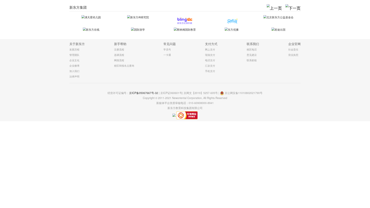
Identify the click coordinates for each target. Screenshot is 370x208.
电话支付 (210, 60)
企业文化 (74, 60)
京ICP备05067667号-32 (143, 93)
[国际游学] (138, 30)
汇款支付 (210, 65)
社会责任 (293, 49)
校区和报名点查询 (124, 65)
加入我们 (74, 71)
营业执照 (293, 55)
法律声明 (74, 76)
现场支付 (210, 55)
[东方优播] (231, 30)
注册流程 (119, 49)
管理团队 (74, 55)
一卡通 (167, 55)
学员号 (167, 49)
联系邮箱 (252, 60)
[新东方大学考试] (231, 21)
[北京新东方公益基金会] (278, 17)
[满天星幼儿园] (91, 17)
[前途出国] (278, 30)
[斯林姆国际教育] (185, 30)
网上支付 (210, 49)
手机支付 (210, 71)
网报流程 (119, 60)
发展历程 (74, 49)
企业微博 (74, 65)
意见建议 (252, 55)
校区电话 (252, 49)
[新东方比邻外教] (185, 21)
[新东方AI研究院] (138, 17)
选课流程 (119, 55)
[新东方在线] (91, 30)
